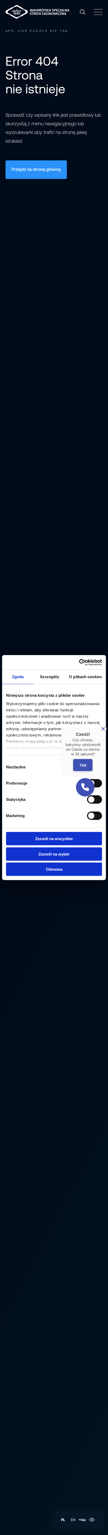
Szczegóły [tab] (49, 676)
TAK (82, 765)
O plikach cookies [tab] (85, 676)
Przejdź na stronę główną (36, 169)
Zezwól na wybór (54, 854)
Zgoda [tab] (18, 676)
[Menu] (97, 12)
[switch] (94, 799)
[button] (85, 787)
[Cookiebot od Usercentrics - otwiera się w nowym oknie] (79, 662)
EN (73, 1520)
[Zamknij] (103, 729)
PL (63, 1520)
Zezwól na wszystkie (54, 838)
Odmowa (54, 869)
